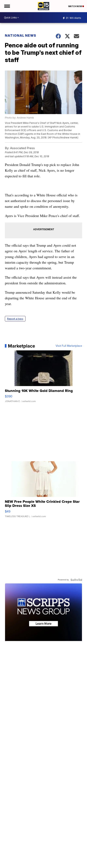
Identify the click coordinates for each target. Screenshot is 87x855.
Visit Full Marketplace (69, 346)
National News (20, 35)
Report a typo (15, 318)
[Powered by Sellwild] (76, 579)
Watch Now (75, 6)
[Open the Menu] (7, 6)
